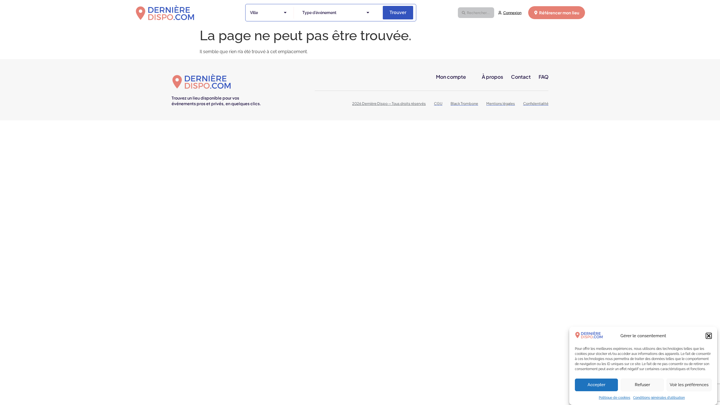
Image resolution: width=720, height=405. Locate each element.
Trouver (398, 12)
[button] (709, 336)
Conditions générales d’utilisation (659, 398)
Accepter (596, 385)
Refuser (642, 385)
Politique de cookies (614, 398)
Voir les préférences (689, 385)
